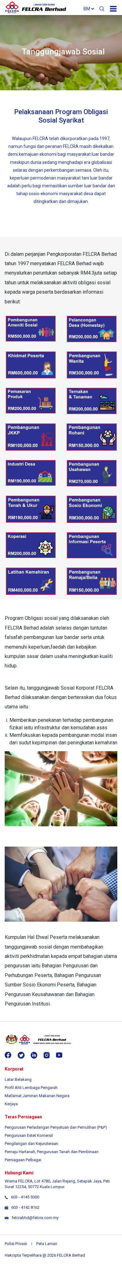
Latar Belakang (18, 1079)
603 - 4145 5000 (25, 1197)
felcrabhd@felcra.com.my (35, 1217)
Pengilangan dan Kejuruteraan (31, 1143)
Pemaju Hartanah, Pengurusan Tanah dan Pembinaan (52, 1151)
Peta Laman (46, 1243)
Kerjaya (11, 1103)
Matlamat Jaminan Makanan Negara (37, 1095)
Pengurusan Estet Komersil (29, 1135)
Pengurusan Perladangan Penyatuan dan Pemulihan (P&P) (56, 1127)
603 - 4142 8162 (25, 1207)
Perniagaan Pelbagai (23, 1159)
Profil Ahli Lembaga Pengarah (31, 1087)
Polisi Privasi (16, 1243)
